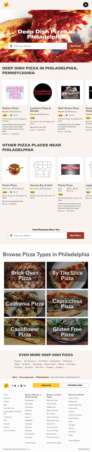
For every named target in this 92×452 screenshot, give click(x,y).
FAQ (5, 420)
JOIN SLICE (46, 385)
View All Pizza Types (54, 443)
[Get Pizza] (75, 235)
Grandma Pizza (52, 427)
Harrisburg (29, 407)
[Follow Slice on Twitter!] (15, 386)
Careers (6, 401)
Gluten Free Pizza (53, 417)
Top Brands (8, 417)
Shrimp (71, 428)
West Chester (30, 434)
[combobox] (40, 46)
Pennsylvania (27, 377)
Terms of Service (9, 431)
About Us (7, 398)
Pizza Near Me (9, 408)
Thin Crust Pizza (52, 431)
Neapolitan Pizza (53, 420)
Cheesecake (73, 401)
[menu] (85, 4)
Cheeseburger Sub (75, 405)
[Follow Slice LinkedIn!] (21, 386)
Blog (5, 405)
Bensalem (28, 431)
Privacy (6, 427)
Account (6, 424)
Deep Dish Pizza (52, 410)
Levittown (28, 437)
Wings (71, 435)
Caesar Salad (73, 398)
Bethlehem (29, 420)
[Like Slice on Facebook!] (12, 386)
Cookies (71, 412)
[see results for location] (11, 46)
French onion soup (75, 415)
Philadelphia (42, 377)
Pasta (71, 422)
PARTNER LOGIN (75, 385)
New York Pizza (52, 400)
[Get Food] (75, 46)
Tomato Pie (51, 424)
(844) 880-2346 (83, 449)
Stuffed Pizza (51, 434)
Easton (27, 417)
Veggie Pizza (51, 407)
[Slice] (6, 5)
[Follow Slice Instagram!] (25, 386)
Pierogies (72, 425)
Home (6, 395)
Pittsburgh (29, 404)
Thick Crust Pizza (53, 437)
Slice (14, 377)
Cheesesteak (73, 408)
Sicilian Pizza (51, 404)
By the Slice (51, 414)
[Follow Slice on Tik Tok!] (18, 386)
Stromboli (72, 432)
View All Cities (30, 443)
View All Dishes (74, 441)
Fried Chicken (73, 418)
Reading (28, 414)
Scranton (28, 427)
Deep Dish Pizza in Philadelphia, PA (65, 377)
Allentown (28, 410)
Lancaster (28, 424)
